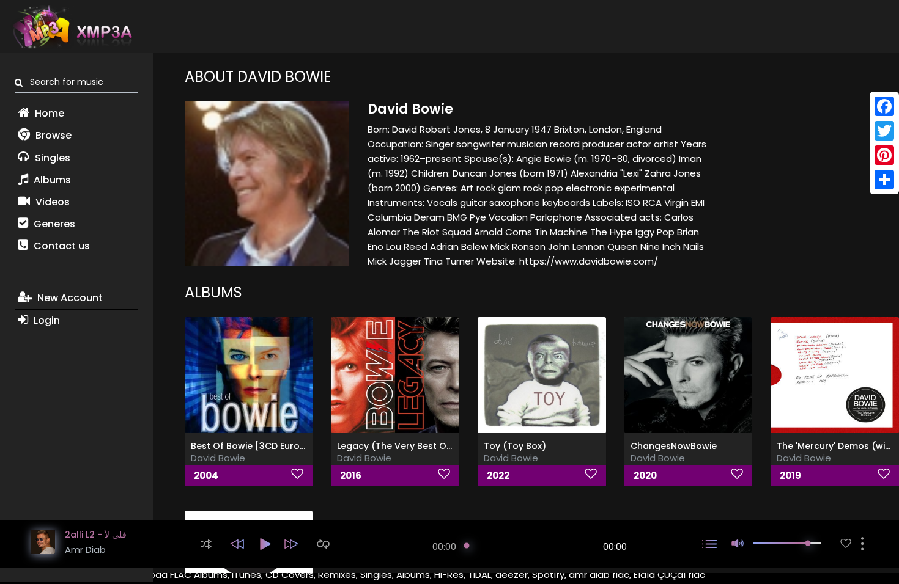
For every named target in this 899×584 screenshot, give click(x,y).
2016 (350, 475)
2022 (498, 475)
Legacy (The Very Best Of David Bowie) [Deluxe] (444, 446)
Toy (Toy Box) (515, 446)
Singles (51, 158)
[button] (206, 544)
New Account (69, 298)
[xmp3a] (71, 27)
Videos (51, 202)
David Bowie (218, 457)
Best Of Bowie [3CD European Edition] (275, 446)
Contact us (60, 246)
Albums (51, 180)
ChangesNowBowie (674, 446)
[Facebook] (884, 106)
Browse (52, 135)
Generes (53, 224)
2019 (790, 475)
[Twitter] (884, 131)
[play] (845, 543)
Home (48, 113)
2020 (645, 475)
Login (45, 320)
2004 (206, 475)
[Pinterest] (884, 155)
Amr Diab (85, 549)
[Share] (884, 179)
